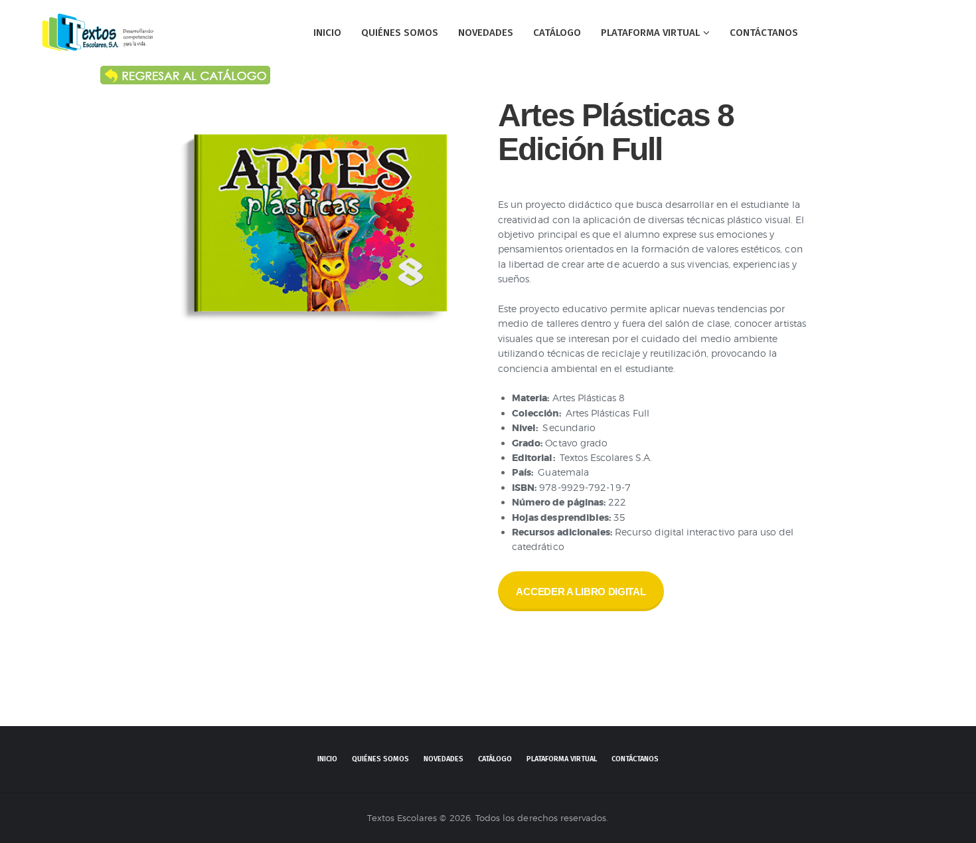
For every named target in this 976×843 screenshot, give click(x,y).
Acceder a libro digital (580, 591)
